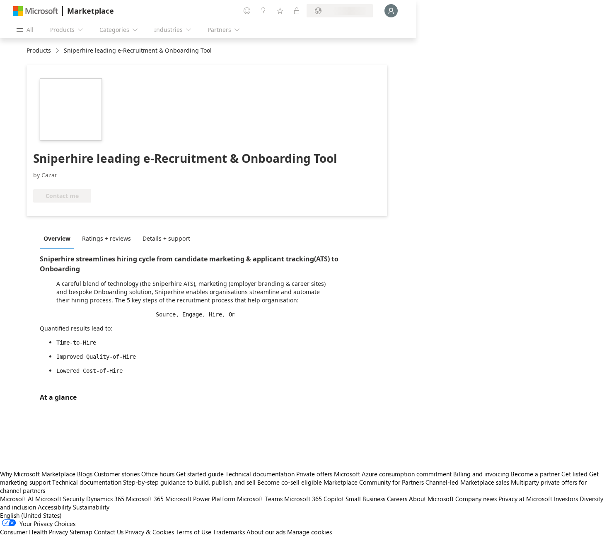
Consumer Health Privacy (34, 532)
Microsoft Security (60, 499)
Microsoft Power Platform (200, 499)
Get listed (574, 474)
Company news (476, 499)
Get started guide (200, 474)
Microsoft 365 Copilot (314, 499)
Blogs (84, 474)
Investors (566, 499)
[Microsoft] (35, 11)
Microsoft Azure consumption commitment (393, 474)
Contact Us (108, 532)
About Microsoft (431, 499)
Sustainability (91, 507)
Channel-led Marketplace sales (467, 482)
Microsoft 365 (145, 499)
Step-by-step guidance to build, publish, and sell (189, 482)
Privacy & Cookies (149, 532)
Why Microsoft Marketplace (37, 474)
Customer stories (117, 474)
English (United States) (31, 515)
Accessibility (54, 507)
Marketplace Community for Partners (374, 482)
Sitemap (81, 532)
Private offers (314, 474)
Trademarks (229, 532)
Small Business (365, 499)
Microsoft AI (17, 499)
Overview (57, 238)
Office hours (157, 474)
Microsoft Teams (260, 499)
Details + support (166, 238)
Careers (397, 499)
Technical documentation (260, 474)
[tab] (59, 238)
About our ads (266, 532)
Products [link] (39, 50)
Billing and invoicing (481, 474)
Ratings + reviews (106, 238)
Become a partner (535, 474)
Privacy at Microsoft (525, 499)
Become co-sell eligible (289, 482)
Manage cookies (309, 532)
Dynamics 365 (105, 499)
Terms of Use (193, 532)
